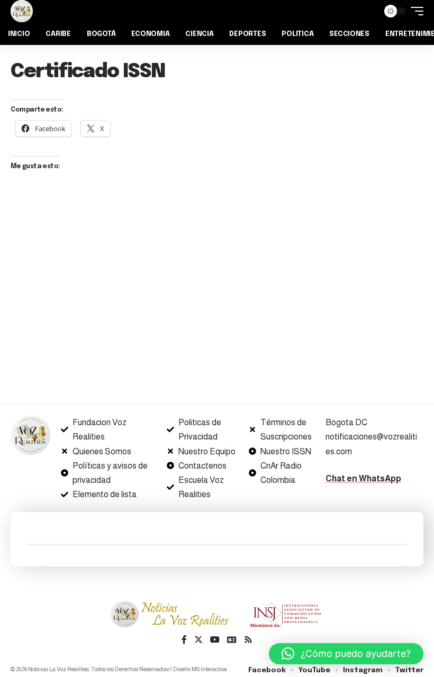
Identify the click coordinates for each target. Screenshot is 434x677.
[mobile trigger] (414, 11)
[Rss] (248, 640)
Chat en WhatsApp (363, 478)
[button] (346, 653)
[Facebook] (184, 640)
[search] (368, 11)
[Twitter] (198, 640)
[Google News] (231, 640)
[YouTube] (214, 640)
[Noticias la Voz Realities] (22, 11)
